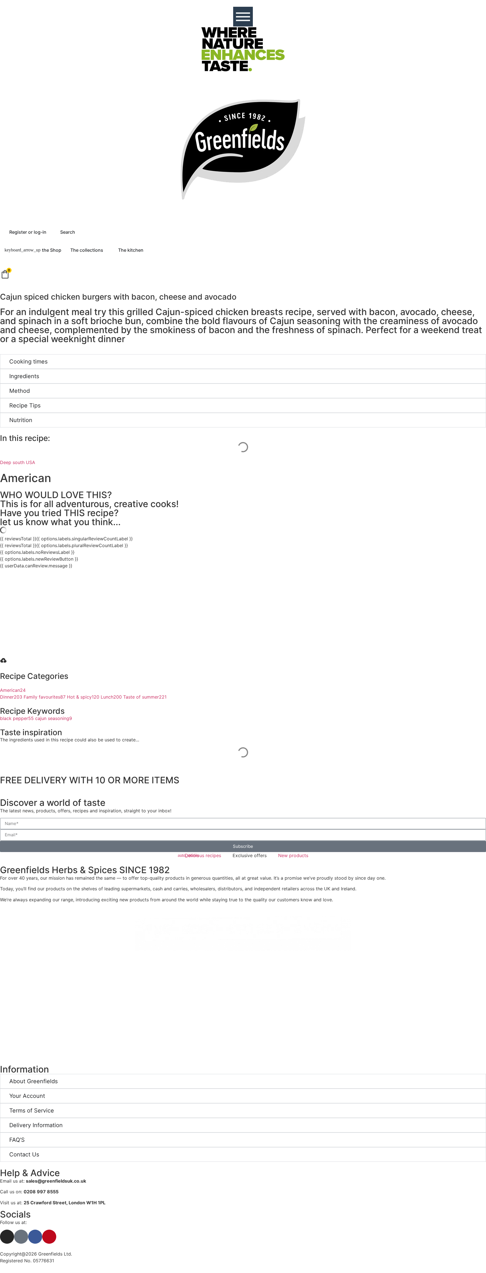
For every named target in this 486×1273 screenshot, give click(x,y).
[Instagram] (7, 1237)
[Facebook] (35, 1237)
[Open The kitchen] (147, 250)
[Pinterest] (49, 1237)
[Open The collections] (107, 250)
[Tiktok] (21, 1237)
